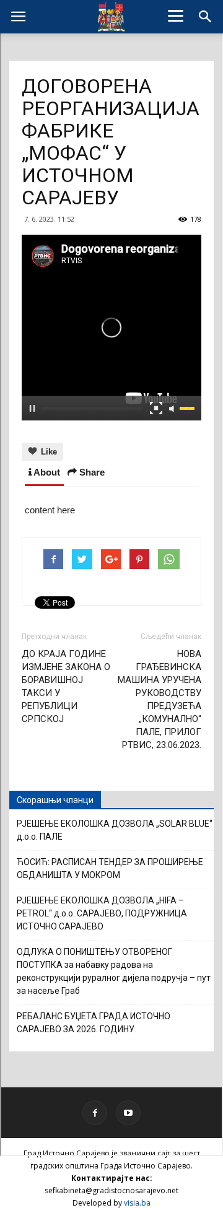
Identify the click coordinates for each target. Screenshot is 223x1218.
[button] (205, 16)
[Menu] (176, 15)
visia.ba (137, 1203)
